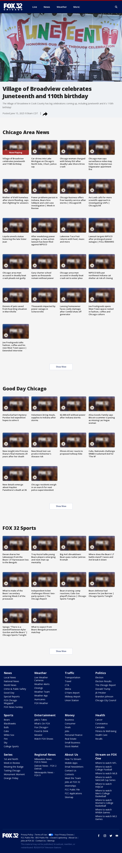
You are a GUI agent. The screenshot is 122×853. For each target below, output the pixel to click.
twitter (110, 835)
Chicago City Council (105, 700)
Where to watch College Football (103, 768)
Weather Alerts (42, 684)
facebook (98, 835)
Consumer (70, 723)
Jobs (67, 731)
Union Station (72, 700)
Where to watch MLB (106, 773)
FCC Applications (73, 793)
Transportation (72, 677)
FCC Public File (72, 789)
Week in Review (12, 762)
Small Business (72, 742)
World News (10, 685)
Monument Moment (14, 774)
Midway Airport (72, 696)
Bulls (6, 727)
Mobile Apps (71, 762)
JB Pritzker (100, 692)
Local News (10, 677)
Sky (5, 742)
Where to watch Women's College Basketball (104, 803)
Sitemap (69, 797)
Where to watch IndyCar (103, 785)
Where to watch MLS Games (106, 818)
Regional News (45, 754)
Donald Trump (102, 688)
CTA (67, 685)
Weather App (41, 695)
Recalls (98, 738)
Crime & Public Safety (15, 688)
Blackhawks (10, 723)
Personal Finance (73, 734)
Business (69, 719)
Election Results (103, 681)
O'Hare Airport (72, 692)
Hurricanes (39, 699)
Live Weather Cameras (41, 679)
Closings (38, 687)
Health (100, 715)
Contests (69, 774)
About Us (71, 754)
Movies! (38, 734)
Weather (40, 673)
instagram (104, 835)
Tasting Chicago (12, 770)
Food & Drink (41, 731)
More (76, 6)
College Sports (11, 746)
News (8, 673)
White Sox (9, 734)
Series (8, 754)
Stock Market (71, 746)
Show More (61, 367)
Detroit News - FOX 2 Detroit (45, 767)
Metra (68, 688)
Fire (6, 738)
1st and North (11, 759)
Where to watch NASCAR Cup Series (105, 779)
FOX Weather (41, 703)
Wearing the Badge (14, 766)
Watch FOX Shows (43, 738)
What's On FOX (42, 723)
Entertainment (45, 715)
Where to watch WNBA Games (103, 811)
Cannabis (100, 727)
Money (70, 715)
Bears (7, 719)
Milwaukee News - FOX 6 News (43, 760)
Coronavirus (101, 723)
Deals (68, 727)
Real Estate (70, 738)
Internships (70, 785)
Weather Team (42, 691)
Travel (68, 681)
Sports (8, 715)
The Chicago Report (105, 685)
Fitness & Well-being (105, 731)
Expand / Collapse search (116, 7)
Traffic (69, 673)
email (116, 835)
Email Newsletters (74, 766)
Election (99, 677)
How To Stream (73, 759)
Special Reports (12, 696)
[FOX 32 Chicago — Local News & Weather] (14, 7)
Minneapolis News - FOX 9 (44, 774)
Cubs (6, 731)
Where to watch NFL (106, 762)
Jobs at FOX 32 (72, 781)
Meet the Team (73, 778)
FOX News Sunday (13, 706)
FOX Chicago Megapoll (10, 702)
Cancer (98, 719)
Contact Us (70, 770)
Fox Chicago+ (41, 727)
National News (11, 681)
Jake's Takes (40, 719)
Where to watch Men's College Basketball (103, 793)
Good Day (9, 692)
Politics (100, 673)
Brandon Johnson (104, 696)
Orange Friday (11, 778)
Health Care (101, 734)
